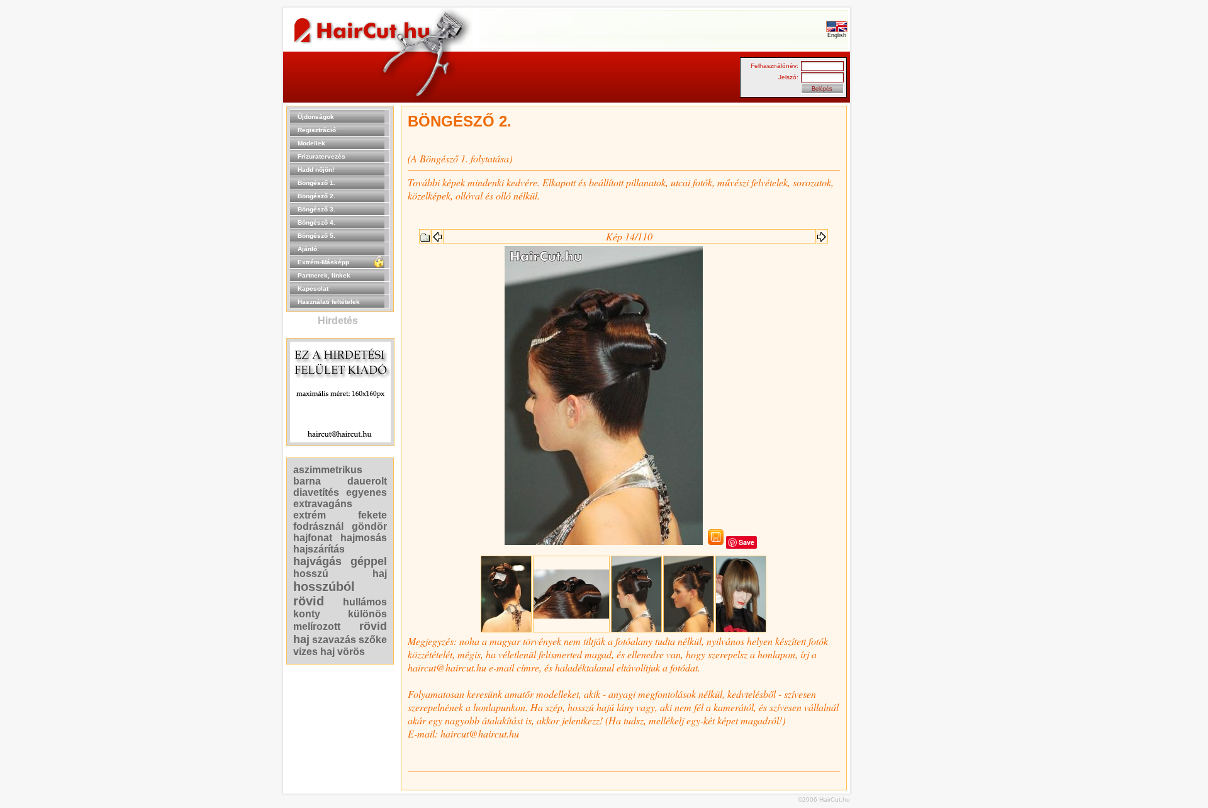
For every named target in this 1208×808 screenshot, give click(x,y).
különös (367, 614)
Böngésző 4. (316, 222)
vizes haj (314, 651)
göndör (369, 526)
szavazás (334, 639)
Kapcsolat (313, 288)
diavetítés (316, 492)
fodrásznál (318, 526)
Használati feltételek (329, 301)
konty (306, 614)
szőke (373, 639)
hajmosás (363, 537)
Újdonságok (316, 116)
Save (746, 542)
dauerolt (367, 481)
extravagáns (322, 503)
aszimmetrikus (327, 469)
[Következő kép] (822, 233)
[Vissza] (425, 235)
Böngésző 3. (316, 209)
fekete (372, 515)
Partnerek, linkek (324, 275)
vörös (351, 651)
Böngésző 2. (316, 196)
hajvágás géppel (340, 561)
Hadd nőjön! (316, 169)
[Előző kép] (437, 233)
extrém (309, 515)
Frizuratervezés (321, 156)
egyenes (366, 492)
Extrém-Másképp (323, 262)
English (836, 35)
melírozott (316, 626)
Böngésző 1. (316, 182)
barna (307, 481)
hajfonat (312, 537)
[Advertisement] (890, 294)
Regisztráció (317, 129)
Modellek (311, 143)
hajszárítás (319, 549)
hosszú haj (340, 573)
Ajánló (307, 248)
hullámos (365, 602)
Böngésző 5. (316, 235)
